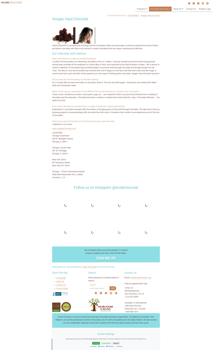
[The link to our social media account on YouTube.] (111, 293)
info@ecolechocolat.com (140, 277)
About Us (60, 281)
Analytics (102, 346)
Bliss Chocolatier (90, 267)
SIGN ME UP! (106, 258)
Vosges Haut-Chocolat (150, 15)
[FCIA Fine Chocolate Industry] (56, 311)
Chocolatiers (133, 15)
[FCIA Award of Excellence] (66, 311)
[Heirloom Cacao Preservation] (106, 304)
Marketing (119, 346)
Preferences (111, 346)
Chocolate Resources (159, 9)
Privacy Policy (62, 288)
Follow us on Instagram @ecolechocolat (106, 187)
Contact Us (61, 285)
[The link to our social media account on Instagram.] (96, 293)
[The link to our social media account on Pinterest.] (106, 293)
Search (93, 285)
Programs (141, 9)
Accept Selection (106, 343)
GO (113, 288)
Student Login (205, 9)
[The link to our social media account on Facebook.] (101, 293)
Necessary (94, 346)
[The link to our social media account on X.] (116, 293)
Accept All (96, 343)
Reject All (116, 343)
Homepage (61, 278)
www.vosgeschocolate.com (64, 128)
